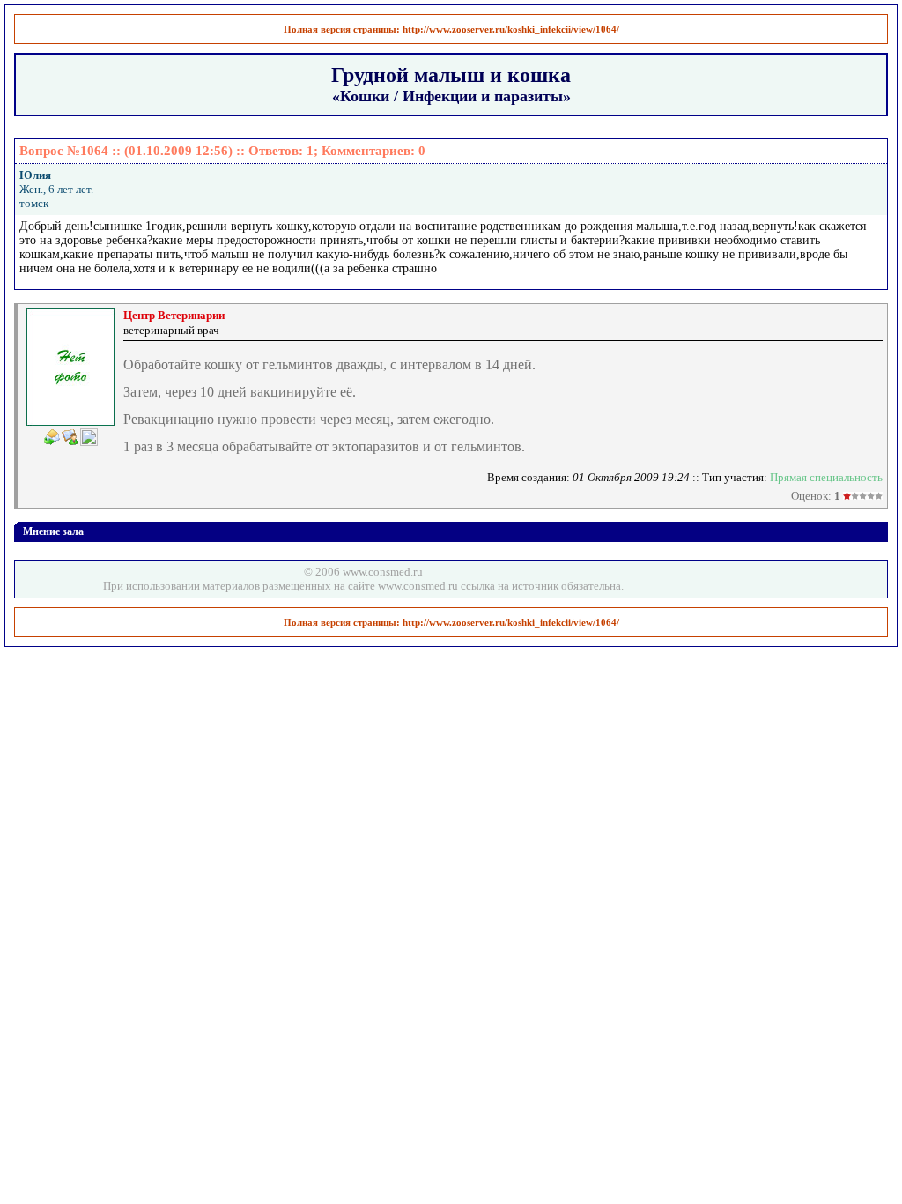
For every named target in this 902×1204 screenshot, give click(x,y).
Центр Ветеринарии (174, 315)
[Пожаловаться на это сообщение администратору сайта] (89, 437)
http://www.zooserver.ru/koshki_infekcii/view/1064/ (511, 29)
